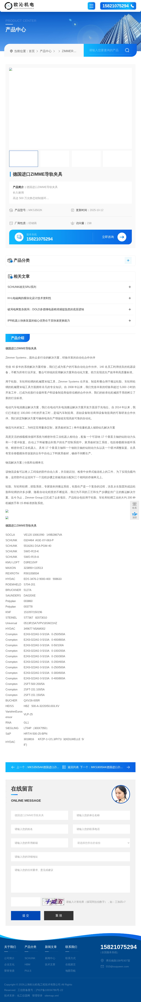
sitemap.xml (52, 995)
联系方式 (70, 958)
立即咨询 (108, 236)
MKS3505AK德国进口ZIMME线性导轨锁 (52, 767)
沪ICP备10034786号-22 (49, 990)
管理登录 (37, 995)
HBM (27, 964)
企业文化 (9, 964)
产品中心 (46, 51)
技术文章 (50, 964)
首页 (32, 51)
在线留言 (70, 964)
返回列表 (73, 767)
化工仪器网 (23, 995)
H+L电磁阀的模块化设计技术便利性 (29, 298)
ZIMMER (67, 51)
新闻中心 (50, 958)
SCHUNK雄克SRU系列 (22, 286)
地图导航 (70, 970)
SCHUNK (30, 958)
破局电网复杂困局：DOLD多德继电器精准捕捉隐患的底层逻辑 (46, 309)
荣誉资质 (9, 970)
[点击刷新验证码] (53, 902)
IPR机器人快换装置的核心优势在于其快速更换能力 (39, 320)
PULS (28, 970)
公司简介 (9, 958)
